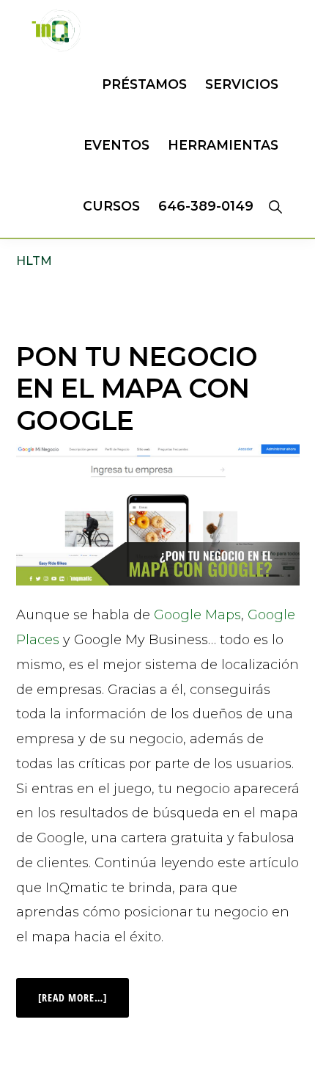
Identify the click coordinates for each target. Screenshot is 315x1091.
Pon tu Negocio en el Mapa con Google (137, 388)
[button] (275, 206)
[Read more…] (83, 991)
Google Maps (197, 615)
